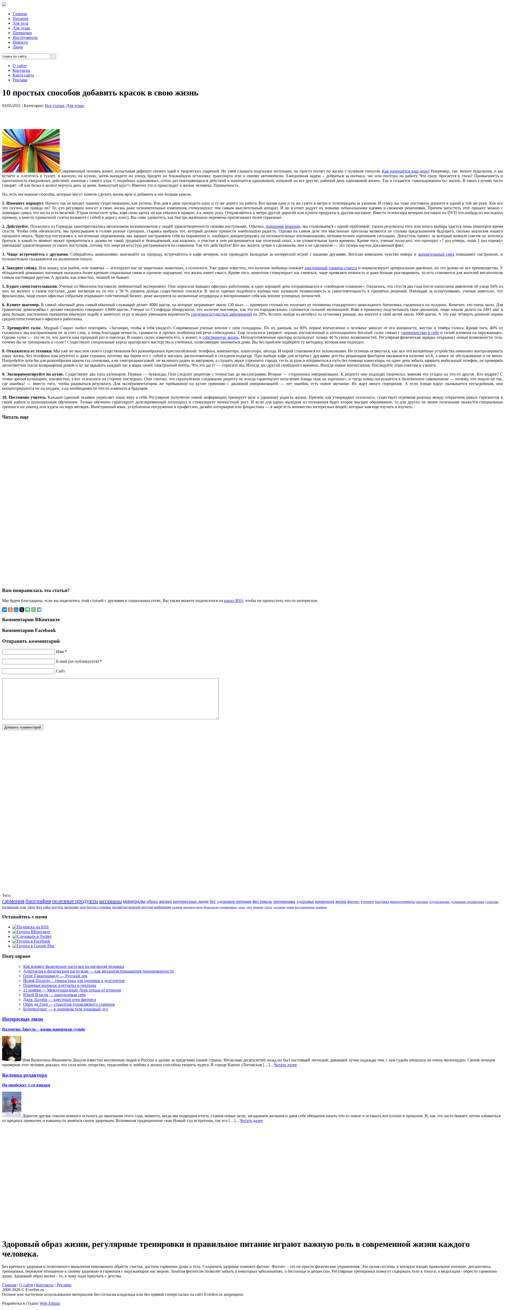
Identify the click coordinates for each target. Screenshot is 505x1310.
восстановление (305, 907)
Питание (20, 18)
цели (83, 907)
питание (422, 902)
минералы (134, 901)
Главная (20, 14)
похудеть (57, 907)
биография (38, 901)
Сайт (60, 671)
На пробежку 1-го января (26, 1085)
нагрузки (147, 907)
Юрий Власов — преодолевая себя (54, 995)
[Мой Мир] (16, 609)
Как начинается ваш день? (406, 171)
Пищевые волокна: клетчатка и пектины (59, 985)
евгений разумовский (126, 907)
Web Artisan (49, 1303)
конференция (162, 907)
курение (367, 902)
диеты (31, 907)
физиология (211, 907)
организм (279, 907)
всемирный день (14, 907)
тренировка (284, 901)
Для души (21, 28)
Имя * (61, 651)
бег (213, 901)
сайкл (46, 907)
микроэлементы (402, 902)
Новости (20, 42)
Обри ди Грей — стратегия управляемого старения (69, 1004)
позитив (177, 907)
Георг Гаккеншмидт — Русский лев (55, 976)
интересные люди (191, 901)
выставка (382, 902)
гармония (13, 901)
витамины (110, 901)
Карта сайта (23, 75)
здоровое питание (234, 901)
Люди (18, 47)
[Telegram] (39, 609)
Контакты (21, 70)
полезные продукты (75, 901)
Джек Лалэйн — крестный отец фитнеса (59, 999)
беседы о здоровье (99, 907)
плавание (321, 907)
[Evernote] (27, 609)
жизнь (340, 901)
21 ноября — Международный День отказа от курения (72, 990)
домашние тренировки (467, 902)
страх (241, 907)
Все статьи (54, 105)
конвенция (324, 901)
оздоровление (439, 902)
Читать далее (285, 1065)
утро (249, 907)
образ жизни (159, 901)
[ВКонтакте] (4, 609)
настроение (71, 907)
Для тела (20, 23)
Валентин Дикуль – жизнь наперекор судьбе (43, 1029)
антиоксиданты (193, 907)
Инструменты (25, 37)
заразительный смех (436, 254)
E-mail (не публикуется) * (79, 661)
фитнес (353, 901)
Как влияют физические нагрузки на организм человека (73, 966)
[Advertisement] (69, 116)
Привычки (22, 33)
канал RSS (233, 600)
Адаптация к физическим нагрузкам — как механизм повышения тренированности (98, 971)
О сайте (20, 65)
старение (492, 902)
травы (290, 907)
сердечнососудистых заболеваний (221, 314)
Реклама (20, 80)
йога (39, 907)
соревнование (228, 907)
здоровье (305, 901)
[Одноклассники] (10, 609)
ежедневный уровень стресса (331, 268)
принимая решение (283, 226)
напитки (258, 907)
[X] (21, 609)
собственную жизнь (221, 337)
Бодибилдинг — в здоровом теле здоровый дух (65, 1009)
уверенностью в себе (420, 332)
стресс (268, 907)
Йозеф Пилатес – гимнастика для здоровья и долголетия (73, 980)
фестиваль (262, 901)
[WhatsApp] (33, 609)
